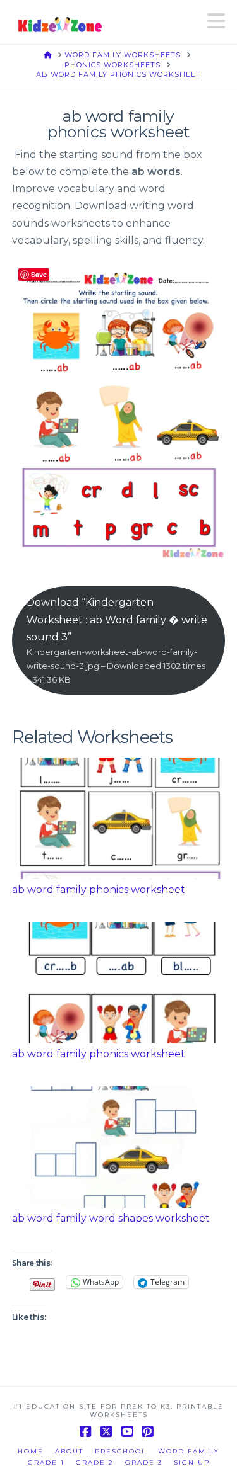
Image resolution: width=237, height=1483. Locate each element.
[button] (216, 21)
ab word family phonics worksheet (98, 889)
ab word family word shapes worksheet (111, 1218)
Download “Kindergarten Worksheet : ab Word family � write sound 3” (117, 640)
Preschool (121, 1451)
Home (31, 1451)
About (69, 1451)
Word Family (188, 1451)
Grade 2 (95, 1462)
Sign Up (192, 1462)
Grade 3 (143, 1462)
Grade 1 (46, 1462)
